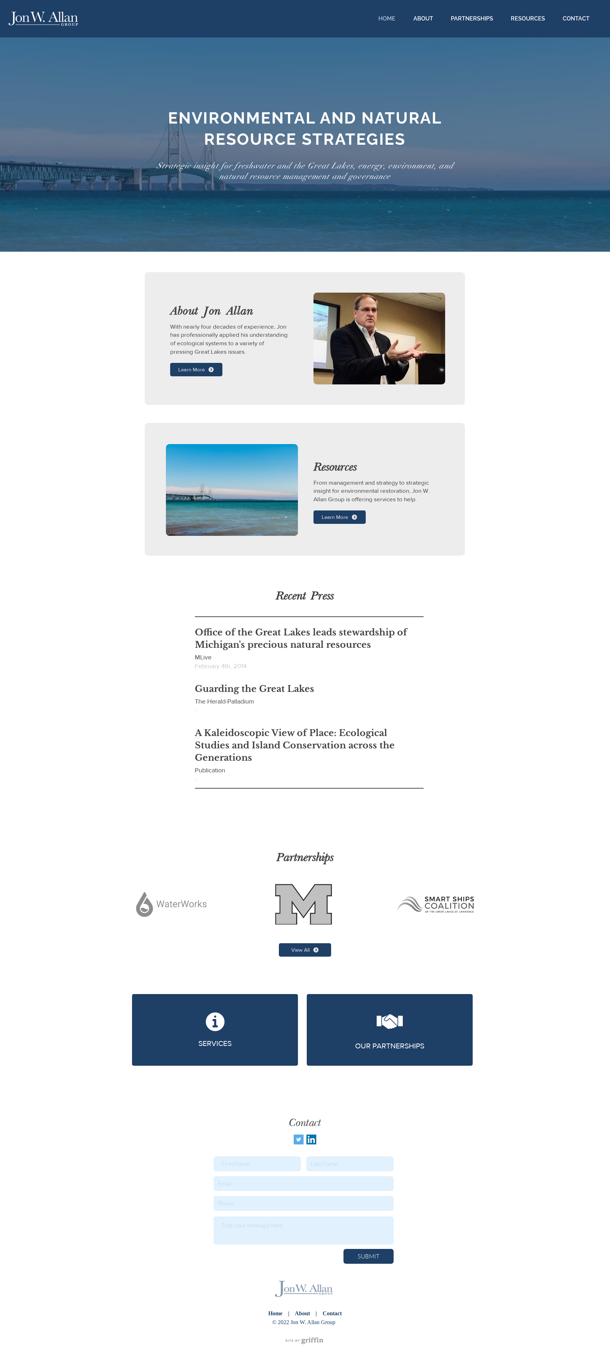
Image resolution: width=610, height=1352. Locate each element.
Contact (331, 1313)
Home (275, 1313)
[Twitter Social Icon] (299, 1139)
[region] (305, 1341)
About (303, 1313)
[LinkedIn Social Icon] (311, 1139)
